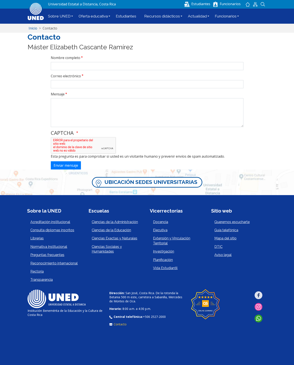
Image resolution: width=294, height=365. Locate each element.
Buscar (262, 4)
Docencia (160, 222)
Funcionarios (226, 16)
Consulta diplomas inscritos (52, 230)
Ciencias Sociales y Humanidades (107, 249)
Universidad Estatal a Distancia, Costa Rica (82, 4)
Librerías (37, 238)
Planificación (163, 260)
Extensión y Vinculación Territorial (171, 240)
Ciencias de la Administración (115, 222)
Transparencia (41, 280)
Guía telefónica (226, 230)
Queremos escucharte (232, 222)
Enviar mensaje (66, 165)
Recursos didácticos (162, 16)
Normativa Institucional (48, 247)
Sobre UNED (59, 16)
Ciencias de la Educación (111, 230)
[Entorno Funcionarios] (215, 4)
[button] (197, 4)
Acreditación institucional (50, 222)
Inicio (247, 4)
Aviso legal (223, 255)
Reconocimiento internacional (54, 263)
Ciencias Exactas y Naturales (114, 238)
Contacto (120, 324)
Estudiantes (126, 16)
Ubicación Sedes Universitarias (150, 182)
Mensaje (58, 94)
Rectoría (37, 271)
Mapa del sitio (255, 4)
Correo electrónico (66, 76)
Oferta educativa (93, 16)
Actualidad (197, 16)
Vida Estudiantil (165, 268)
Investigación (163, 251)
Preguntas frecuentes (47, 255)
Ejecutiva (160, 230)
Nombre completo (65, 57)
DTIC (218, 247)
